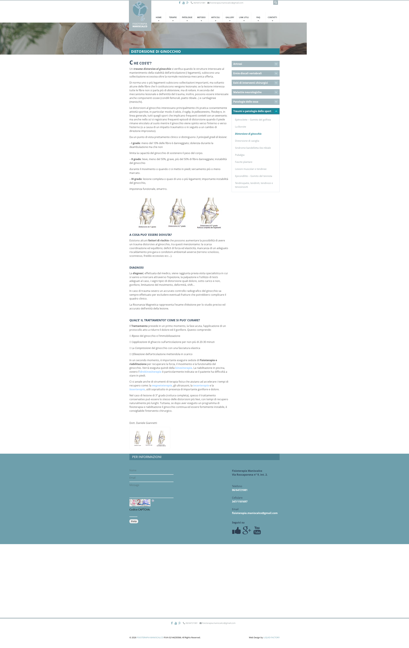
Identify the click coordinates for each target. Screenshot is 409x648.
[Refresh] (153, 500)
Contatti (272, 17)
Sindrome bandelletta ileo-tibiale (253, 147)
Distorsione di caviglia (247, 140)
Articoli (215, 17)
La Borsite (240, 126)
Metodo (201, 17)
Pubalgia (239, 154)
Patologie (187, 17)
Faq (258, 17)
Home (159, 17)
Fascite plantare (243, 161)
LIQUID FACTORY (271, 637)
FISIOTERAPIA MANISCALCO (150, 637)
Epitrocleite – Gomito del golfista (253, 119)
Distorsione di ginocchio (248, 133)
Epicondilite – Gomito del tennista (253, 176)
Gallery (230, 17)
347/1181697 (239, 501)
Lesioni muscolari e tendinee (250, 168)
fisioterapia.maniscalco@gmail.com (255, 513)
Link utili (244, 17)
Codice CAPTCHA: (139, 509)
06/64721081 (239, 490)
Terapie (173, 17)
